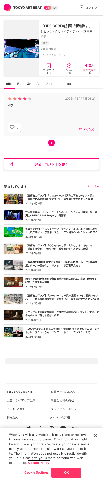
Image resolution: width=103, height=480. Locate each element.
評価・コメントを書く (51, 164)
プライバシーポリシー (65, 409)
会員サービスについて (65, 391)
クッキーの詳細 (60, 417)
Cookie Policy (38, 463)
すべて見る (87, 129)
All (9, 84)
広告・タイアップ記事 (21, 400)
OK (66, 472)
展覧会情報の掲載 (62, 400)
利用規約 (12, 417)
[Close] (95, 435)
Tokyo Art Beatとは (19, 391)
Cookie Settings (36, 472)
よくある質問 (15, 409)
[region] (51, 454)
